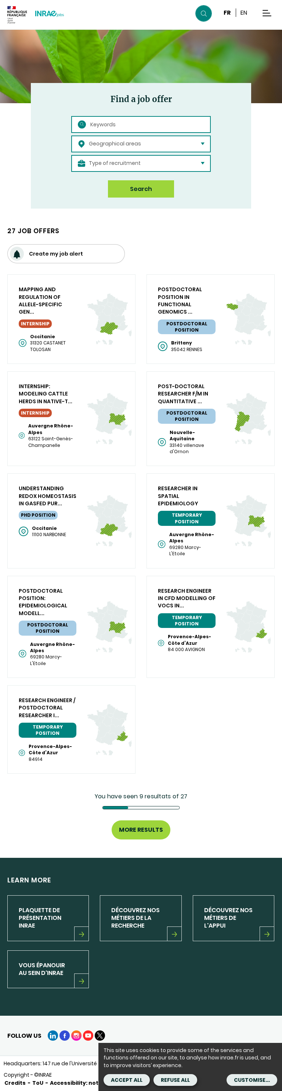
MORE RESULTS (141, 830)
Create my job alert (56, 253)
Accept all (126, 1080)
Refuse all (175, 1080)
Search (141, 189)
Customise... (252, 1080)
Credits (15, 1083)
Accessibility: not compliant (89, 1083)
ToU (37, 1083)
